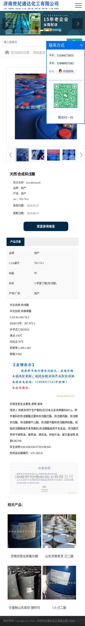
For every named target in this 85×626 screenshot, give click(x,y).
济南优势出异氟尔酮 (24, 556)
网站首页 (39, 52)
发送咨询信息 (46, 226)
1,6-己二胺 (59, 607)
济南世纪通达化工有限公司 (52, 620)
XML (72, 620)
